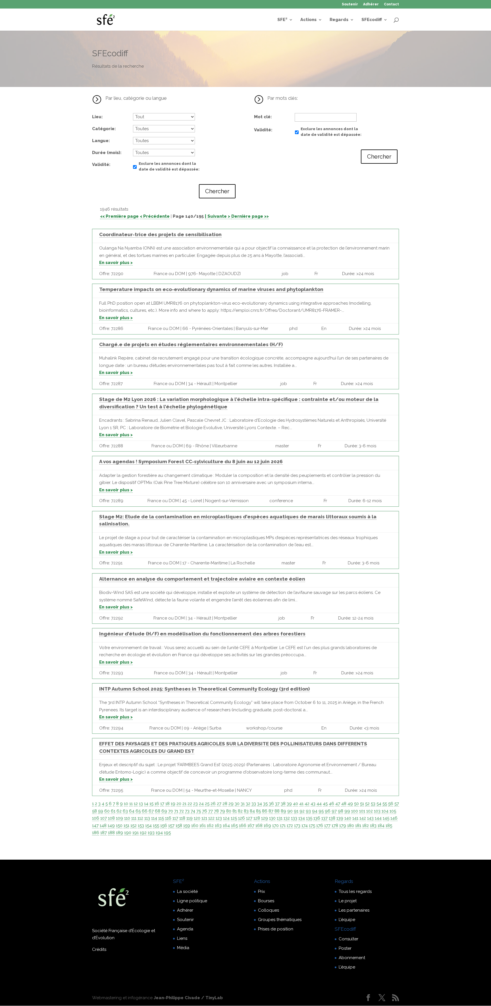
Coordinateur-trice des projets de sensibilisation (160, 234)
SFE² (282, 20)
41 (301, 803)
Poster (345, 948)
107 (103, 818)
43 (313, 803)
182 (365, 825)
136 (316, 818)
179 (342, 825)
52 (367, 803)
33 (253, 803)
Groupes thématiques (279, 919)
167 (250, 825)
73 (187, 811)
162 (210, 825)
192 (143, 832)
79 (222, 811)
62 (119, 811)
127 (249, 818)
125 (234, 818)
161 (202, 825)
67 (151, 811)
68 (157, 811)
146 (394, 818)
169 (267, 825)
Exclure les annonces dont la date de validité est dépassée (168, 166)
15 (151, 803)
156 (163, 825)
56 (390, 803)
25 (207, 803)
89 (283, 811)
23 (195, 803)
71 (176, 811)
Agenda (185, 929)
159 (186, 825)
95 (321, 811)
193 (151, 832)
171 (283, 825)
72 (181, 811)
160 (194, 825)
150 (119, 825)
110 (127, 818)
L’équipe (347, 919)
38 (283, 803)
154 (148, 825)
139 (339, 818)
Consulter (348, 938)
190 (127, 832)
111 (133, 818)
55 (384, 803)
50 (356, 803)
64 (131, 811)
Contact (391, 4)
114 (154, 818)
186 (95, 832)
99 (347, 811)
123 (219, 818)
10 (126, 803)
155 (156, 825)
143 (370, 818)
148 (103, 825)
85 (258, 811)
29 (231, 803)
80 (228, 811)
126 (241, 818)
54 (378, 803)
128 (256, 818)
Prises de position (275, 929)
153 (141, 825)
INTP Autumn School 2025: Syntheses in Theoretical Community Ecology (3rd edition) (204, 689)
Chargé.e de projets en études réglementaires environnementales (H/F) (191, 344)
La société (187, 891)
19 (173, 803)
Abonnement (352, 957)
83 (246, 811)
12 (136, 803)
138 (332, 818)
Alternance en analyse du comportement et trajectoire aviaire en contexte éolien (202, 579)
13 (141, 803)
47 (337, 803)
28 (224, 803)
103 (377, 811)
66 (144, 811)
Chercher (217, 191)
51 (362, 803)
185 (389, 825)
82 (240, 811)
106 (95, 818)
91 (296, 811)
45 (325, 803)
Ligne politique (192, 900)
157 (171, 825)
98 (340, 811)
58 (94, 811)
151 (126, 825)
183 (373, 825)
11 (131, 803)
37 (277, 803)
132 (287, 818)
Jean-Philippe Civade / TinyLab (188, 997)
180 (350, 825)
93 (308, 811)
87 (271, 811)
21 (184, 803)
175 (312, 825)
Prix (261, 891)
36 (271, 803)
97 (334, 811)
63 (125, 811)
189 (119, 832)
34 (259, 803)
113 (147, 818)
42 (307, 803)
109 (119, 818)
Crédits (99, 949)
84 (252, 811)
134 (301, 818)
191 (135, 832)
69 (164, 811)
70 (170, 811)
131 (279, 818)
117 (175, 818)
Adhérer (371, 4)
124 (226, 818)
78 (216, 811)
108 (111, 818)
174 (304, 825)
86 (264, 811)
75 (198, 811)
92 (302, 811)
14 (146, 803)
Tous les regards (355, 891)
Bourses (266, 900)
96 (327, 811)
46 (331, 803)
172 (290, 825)
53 (373, 803)
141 (355, 818)
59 (100, 811)
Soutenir (350, 4)
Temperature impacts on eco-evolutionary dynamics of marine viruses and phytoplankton (211, 289)
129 (264, 818)
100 (354, 811)
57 (396, 803)
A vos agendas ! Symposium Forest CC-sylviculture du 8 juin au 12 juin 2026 (191, 461)
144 (378, 818)
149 (111, 825)
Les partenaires (354, 910)
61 (113, 811)
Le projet (348, 900)
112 (140, 818)
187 (103, 832)
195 (167, 832)
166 (242, 825)
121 (204, 818)
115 (161, 818)
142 (362, 818)
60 (107, 811)
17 (162, 803)
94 (314, 811)
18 (167, 803)
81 (234, 811)
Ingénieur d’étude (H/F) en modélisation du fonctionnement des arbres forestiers (202, 634)
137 (324, 818)
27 (219, 803)
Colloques (268, 910)
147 (95, 825)
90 (290, 811)
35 (265, 803)
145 (386, 818)
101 (362, 811)
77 (210, 811)
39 (289, 803)
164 (226, 825)
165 (234, 825)
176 (319, 825)
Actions (308, 20)
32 (248, 803)
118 (182, 818)
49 (350, 803)
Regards (339, 20)
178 (335, 825)
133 (294, 818)
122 (211, 818)
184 (381, 825)
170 (275, 825)
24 (201, 803)
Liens (182, 938)
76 (204, 811)
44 (319, 803)
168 (259, 825)
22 (190, 803)
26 (213, 803)
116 (168, 818)
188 (111, 832)
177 (327, 825)
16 (157, 803)
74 (193, 811)
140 (347, 818)
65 (138, 811)
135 (309, 818)
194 (159, 832)
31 (243, 803)
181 (358, 825)
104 (385, 811)
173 (297, 825)
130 (272, 818)
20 (178, 803)
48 (343, 803)
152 (133, 825)
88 (277, 811)
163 (218, 825)
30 (237, 803)
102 (369, 811)
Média (183, 947)
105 (393, 811)
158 (179, 825)
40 (295, 803)
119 (189, 818)
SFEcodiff (371, 20)
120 (197, 818)
